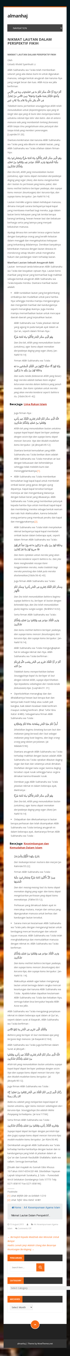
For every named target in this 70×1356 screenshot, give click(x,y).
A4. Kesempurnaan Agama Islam (42, 1207)
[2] (36, 521)
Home (17, 1207)
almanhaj (17, 16)
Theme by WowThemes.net (40, 1343)
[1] (38, 470)
